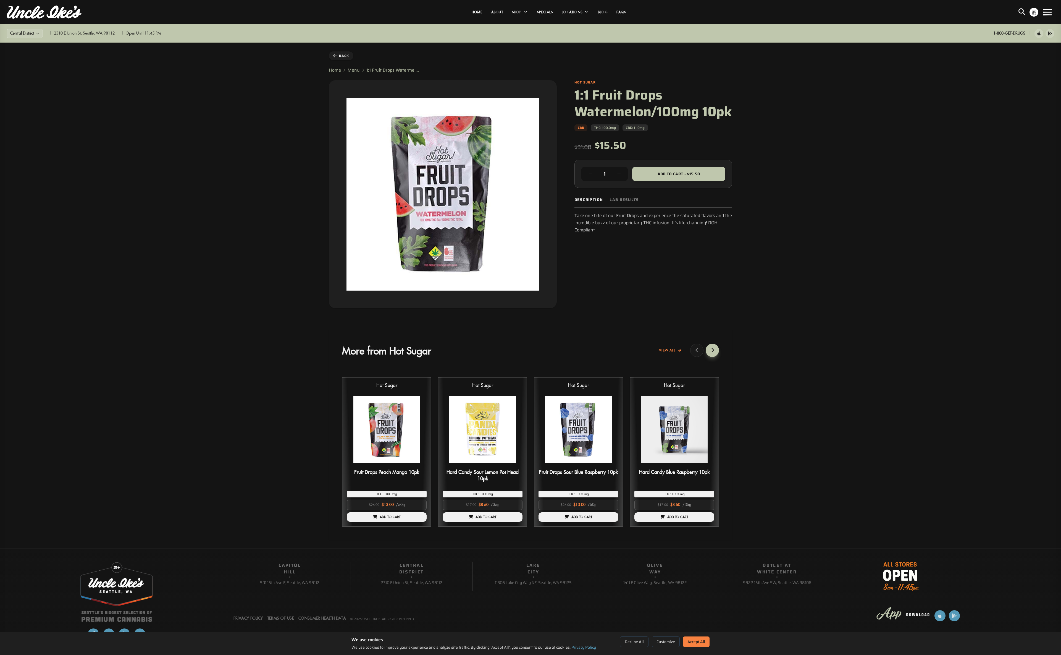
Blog (603, 12)
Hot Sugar (386, 385)
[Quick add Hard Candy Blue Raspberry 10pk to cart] (705, 465)
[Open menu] (1047, 12)
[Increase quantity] (618, 173)
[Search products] (1021, 12)
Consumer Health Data (322, 618)
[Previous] (696, 350)
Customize (665, 642)
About (497, 12)
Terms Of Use (280, 618)
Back (344, 55)
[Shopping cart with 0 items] (1034, 12)
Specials (545, 12)
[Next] (712, 350)
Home (477, 12)
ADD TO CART (390, 517)
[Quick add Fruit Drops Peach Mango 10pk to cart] (417, 465)
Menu (354, 70)
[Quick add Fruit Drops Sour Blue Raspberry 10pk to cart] (609, 465)
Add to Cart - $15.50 (679, 174)
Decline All (634, 642)
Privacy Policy (583, 647)
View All (667, 350)
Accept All (696, 642)
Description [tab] (588, 200)
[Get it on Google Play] (1050, 33)
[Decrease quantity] (590, 173)
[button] (386, 451)
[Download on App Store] (1038, 33)
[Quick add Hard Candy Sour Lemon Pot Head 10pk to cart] (513, 465)
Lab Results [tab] (624, 200)
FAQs (621, 12)
